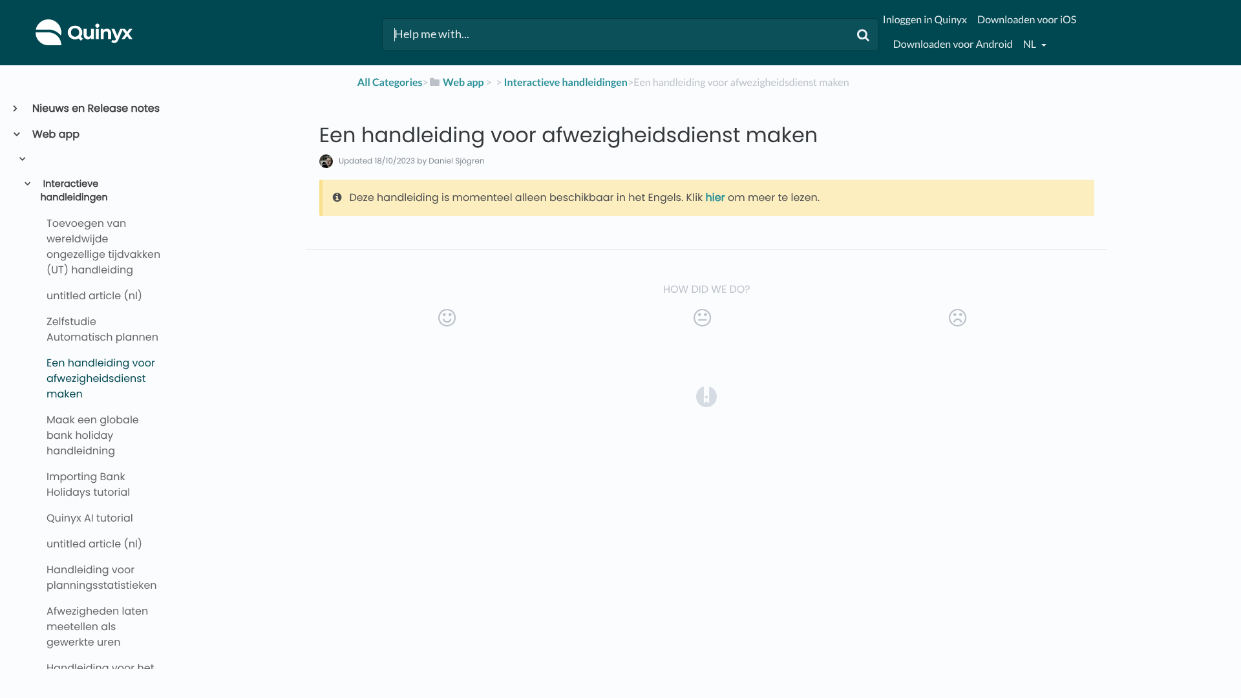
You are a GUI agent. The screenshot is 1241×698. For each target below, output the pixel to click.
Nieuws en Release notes (95, 108)
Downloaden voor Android (953, 44)
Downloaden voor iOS (1026, 20)
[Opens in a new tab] (706, 395)
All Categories (390, 82)
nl (1030, 44)
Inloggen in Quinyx (925, 20)
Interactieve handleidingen (73, 191)
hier (715, 197)
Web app (55, 134)
